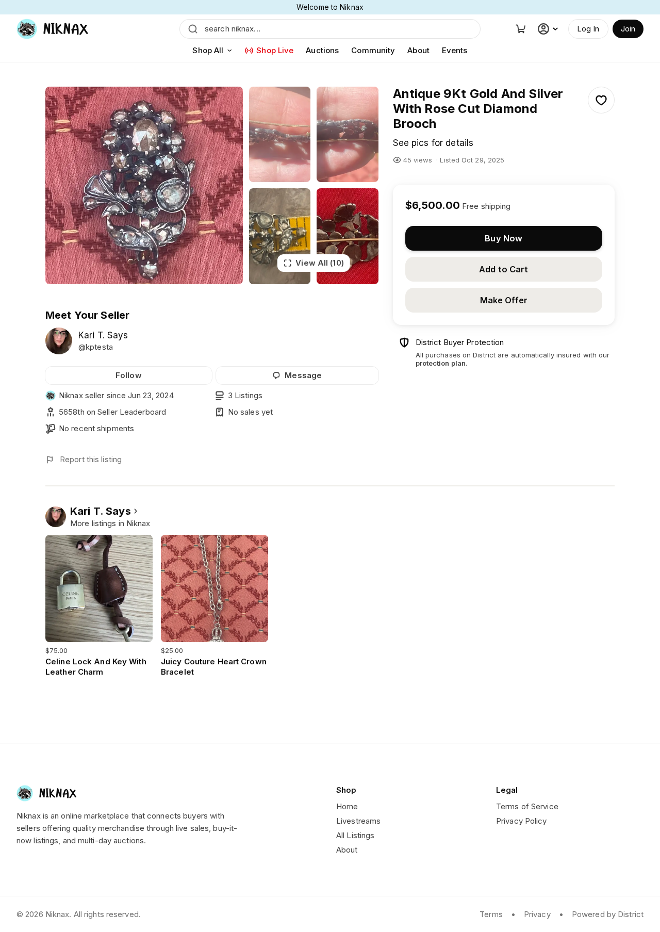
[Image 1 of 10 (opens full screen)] (144, 185)
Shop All (207, 50)
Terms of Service (527, 806)
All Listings (355, 835)
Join (628, 29)
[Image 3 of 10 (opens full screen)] (347, 134)
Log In (588, 29)
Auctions (322, 50)
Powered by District (608, 914)
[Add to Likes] (601, 100)
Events (455, 50)
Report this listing (91, 459)
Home (347, 806)
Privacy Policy (521, 821)
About (418, 50)
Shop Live (274, 50)
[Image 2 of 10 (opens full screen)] (280, 134)
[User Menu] (549, 29)
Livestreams (358, 821)
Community (373, 50)
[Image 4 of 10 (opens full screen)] (280, 236)
